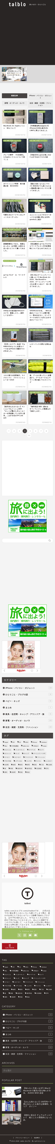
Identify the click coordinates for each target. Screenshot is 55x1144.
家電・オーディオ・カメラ (15, 103)
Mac (6, 746)
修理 (14, 764)
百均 (47, 768)
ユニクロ (28, 761)
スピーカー (17, 757)
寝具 (35, 764)
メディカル (18, 761)
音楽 (21, 772)
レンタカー (49, 761)
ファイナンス (29, 757)
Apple (6, 742)
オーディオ (32, 749)
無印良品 (29, 768)
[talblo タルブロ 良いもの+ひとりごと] (27, 5)
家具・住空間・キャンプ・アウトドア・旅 (28, 714)
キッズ (17, 753)
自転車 (13, 772)
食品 (28, 772)
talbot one (26, 746)
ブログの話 (8, 761)
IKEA (26, 742)
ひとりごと (8, 749)
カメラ (42, 749)
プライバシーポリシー (22, 1137)
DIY (14, 742)
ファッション (41, 757)
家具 (21, 764)
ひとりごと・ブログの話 (28, 694)
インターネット (19, 749)
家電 (28, 764)
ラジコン (38, 761)
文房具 (50, 764)
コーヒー (7, 757)
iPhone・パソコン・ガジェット (40, 97)
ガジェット (8, 753)
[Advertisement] (27, 36)
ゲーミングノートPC (39, 753)
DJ (20, 742)
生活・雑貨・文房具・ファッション (40, 104)
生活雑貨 (38, 768)
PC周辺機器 (15, 746)
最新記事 (14, 96)
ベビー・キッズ (28, 701)
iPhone (35, 742)
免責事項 (37, 1137)
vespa (44, 746)
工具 (42, 764)
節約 (6, 772)
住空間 (6, 764)
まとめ (28, 707)
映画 (11, 768)
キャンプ (26, 753)
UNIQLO (35, 746)
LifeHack (44, 742)
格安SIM (19, 768)
